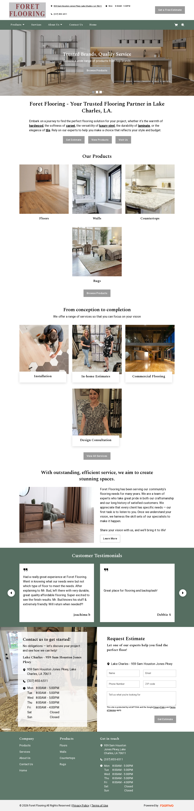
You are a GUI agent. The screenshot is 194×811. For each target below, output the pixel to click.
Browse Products (97, 70)
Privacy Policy (159, 707)
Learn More (110, 538)
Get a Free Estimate (170, 9)
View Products (100, 139)
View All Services (97, 456)
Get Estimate (73, 139)
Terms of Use (99, 805)
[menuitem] (17, 25)
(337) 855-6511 (60, 14)
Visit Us (123, 139)
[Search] (183, 25)
